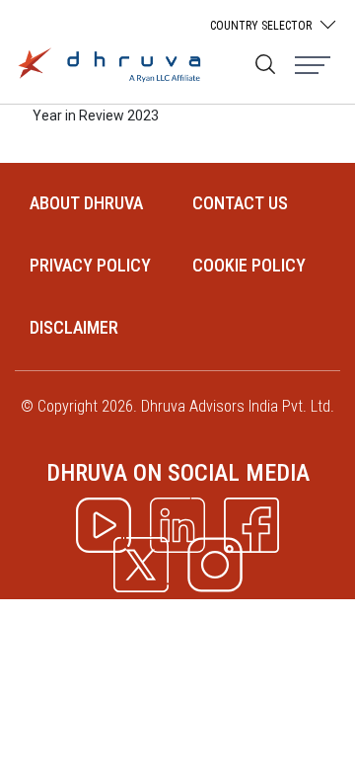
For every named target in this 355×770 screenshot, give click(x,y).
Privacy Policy (90, 265)
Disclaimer (74, 327)
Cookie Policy (249, 265)
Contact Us (240, 202)
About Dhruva (86, 202)
